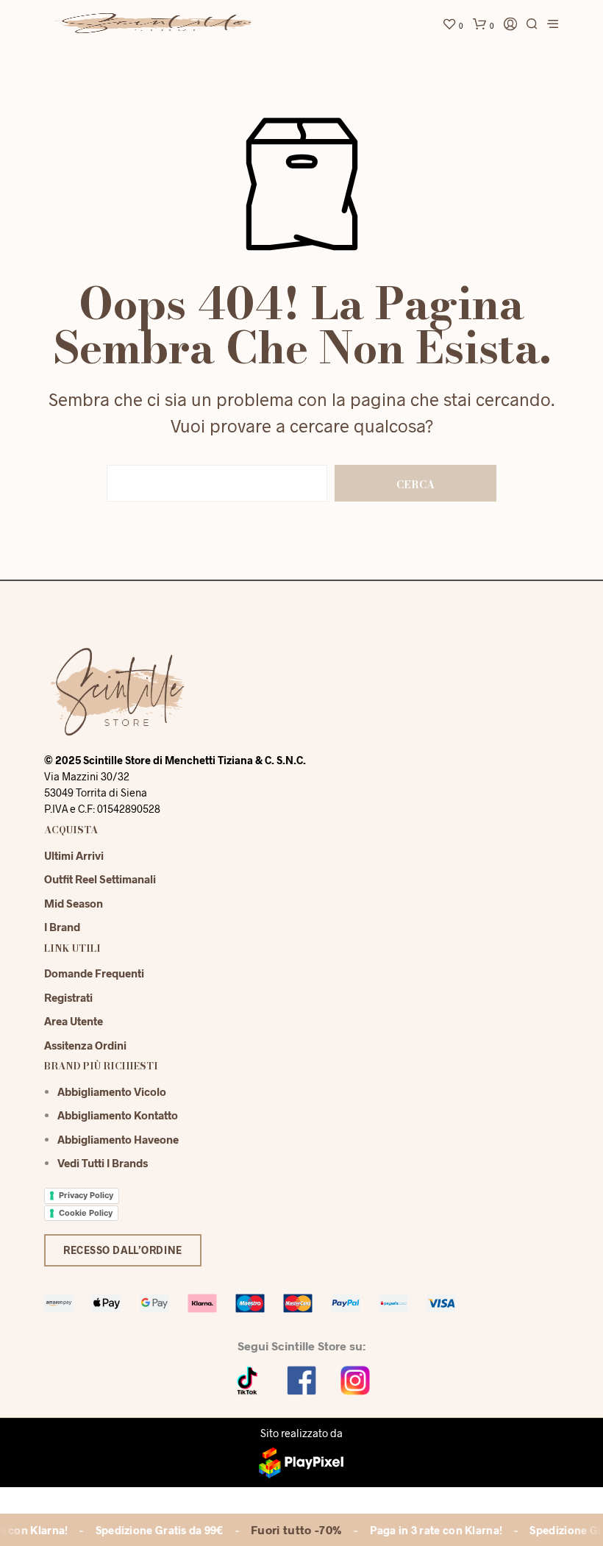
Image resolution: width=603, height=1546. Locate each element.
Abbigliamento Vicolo (111, 1091)
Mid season (73, 903)
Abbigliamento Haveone (118, 1139)
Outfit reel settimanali (100, 879)
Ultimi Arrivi (74, 855)
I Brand (62, 926)
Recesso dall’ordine (122, 1250)
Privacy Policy (86, 1195)
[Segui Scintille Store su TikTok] (248, 1379)
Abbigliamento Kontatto (117, 1115)
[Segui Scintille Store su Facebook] (301, 1379)
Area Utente (73, 1020)
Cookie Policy (86, 1213)
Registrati (68, 997)
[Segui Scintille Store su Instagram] (355, 1379)
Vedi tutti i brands (102, 1162)
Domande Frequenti (94, 973)
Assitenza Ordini (85, 1045)
